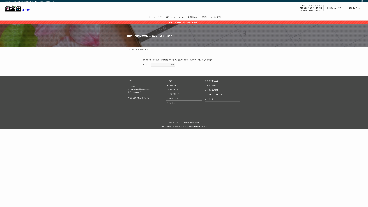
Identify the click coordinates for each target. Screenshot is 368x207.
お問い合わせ (355, 8)
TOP (170, 81)
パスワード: (146, 64)
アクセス (172, 103)
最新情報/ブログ (212, 81)
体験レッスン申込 (335, 8)
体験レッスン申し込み (214, 94)
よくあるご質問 (212, 90)
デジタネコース (174, 94)
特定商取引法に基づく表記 (191, 123)
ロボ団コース (174, 90)
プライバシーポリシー (175, 123)
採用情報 (210, 99)
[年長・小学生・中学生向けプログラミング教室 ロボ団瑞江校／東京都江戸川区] (58, 8)
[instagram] (362, 1)
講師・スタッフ (174, 98)
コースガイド (173, 85)
